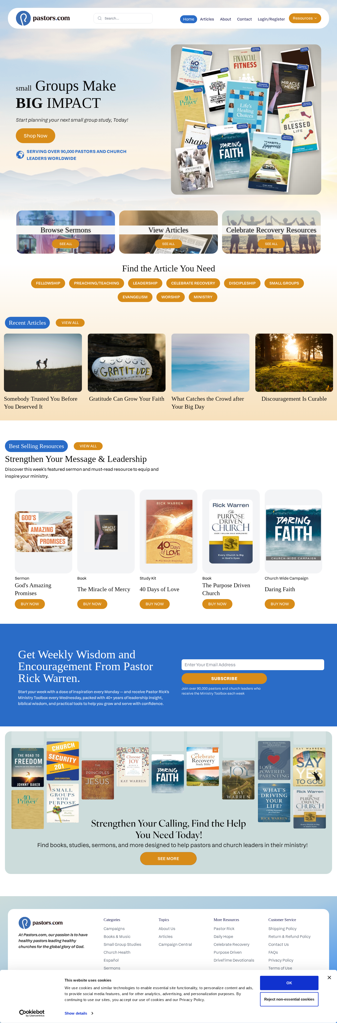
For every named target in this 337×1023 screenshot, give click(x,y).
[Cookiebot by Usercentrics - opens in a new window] (32, 1013)
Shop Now (35, 136)
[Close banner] (329, 977)
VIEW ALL (70, 322)
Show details (76, 1013)
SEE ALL (65, 244)
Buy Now (30, 604)
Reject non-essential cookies (289, 999)
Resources (303, 18)
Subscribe (224, 678)
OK (289, 983)
